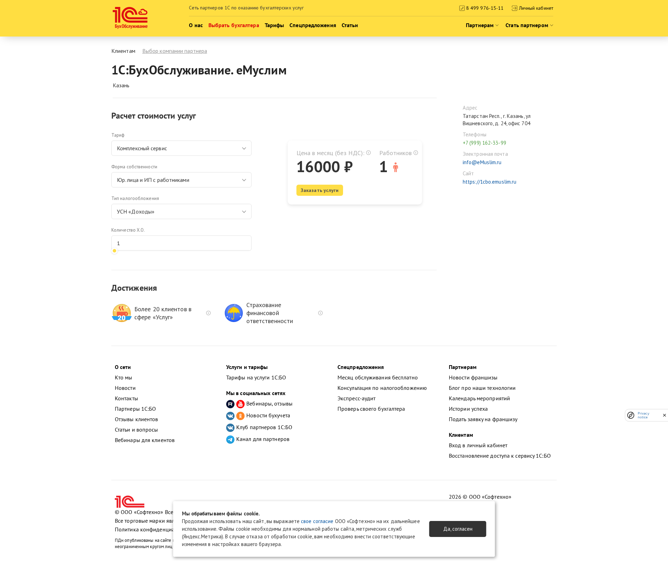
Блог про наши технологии (482, 387)
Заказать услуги (320, 190)
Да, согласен (457, 528)
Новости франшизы (473, 377)
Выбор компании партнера (174, 50)
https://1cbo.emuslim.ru (489, 181)
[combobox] (181, 148)
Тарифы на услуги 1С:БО (256, 377)
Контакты (126, 398)
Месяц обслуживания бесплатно (377, 377)
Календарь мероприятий (479, 398)
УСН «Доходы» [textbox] (135, 211)
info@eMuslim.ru (482, 162)
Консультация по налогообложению (382, 387)
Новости (125, 387)
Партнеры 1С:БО (135, 408)
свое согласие (317, 521)
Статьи (350, 25)
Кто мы (124, 377)
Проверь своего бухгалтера (371, 408)
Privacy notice (643, 415)
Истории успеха (468, 408)
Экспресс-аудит (356, 398)
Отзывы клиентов (136, 419)
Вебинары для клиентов (145, 439)
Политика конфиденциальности (154, 529)
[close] (664, 415)
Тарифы (274, 25)
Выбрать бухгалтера (233, 25)
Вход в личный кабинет (478, 445)
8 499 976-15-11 (484, 8)
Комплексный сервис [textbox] (142, 148)
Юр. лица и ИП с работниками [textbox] (153, 179)
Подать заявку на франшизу (483, 419)
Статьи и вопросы (136, 429)
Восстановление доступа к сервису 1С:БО (500, 455)
